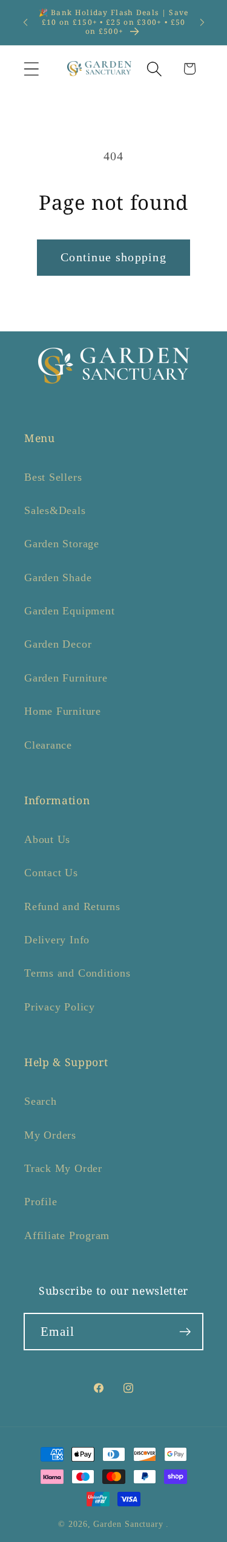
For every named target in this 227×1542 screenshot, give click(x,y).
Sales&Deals (55, 510)
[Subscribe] (185, 1331)
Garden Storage (61, 544)
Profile (40, 1202)
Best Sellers (53, 477)
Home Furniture (62, 711)
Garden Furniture (65, 678)
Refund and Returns (72, 906)
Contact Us (51, 873)
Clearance (48, 745)
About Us (47, 839)
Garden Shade (57, 577)
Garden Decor (57, 644)
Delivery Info (57, 940)
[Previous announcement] (25, 22)
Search (40, 1101)
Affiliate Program (67, 1235)
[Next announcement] (202, 22)
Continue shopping (113, 257)
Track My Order (63, 1168)
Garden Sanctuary (128, 1524)
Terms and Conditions (77, 973)
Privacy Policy (59, 1007)
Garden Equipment (69, 611)
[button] (31, 68)
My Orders (50, 1135)
